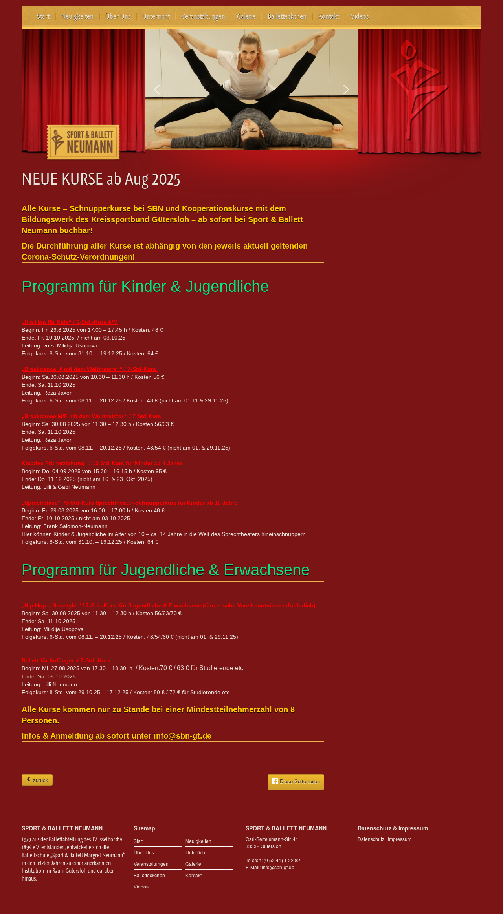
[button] (157, 89)
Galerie (246, 16)
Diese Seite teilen (300, 781)
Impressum (399, 838)
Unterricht (156, 16)
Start (43, 16)
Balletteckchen (287, 16)
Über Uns (117, 16)
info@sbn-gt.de (278, 867)
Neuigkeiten (77, 16)
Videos (360, 16)
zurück (39, 780)
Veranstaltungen (203, 16)
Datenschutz (371, 838)
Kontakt (328, 16)
